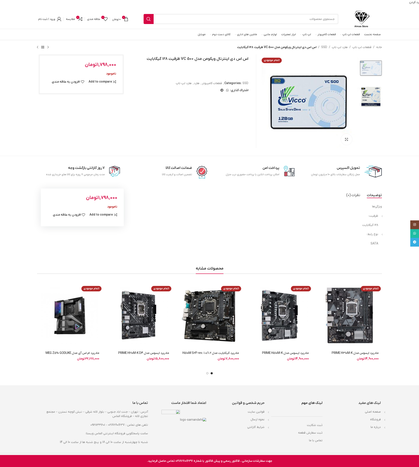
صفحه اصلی (373, 412)
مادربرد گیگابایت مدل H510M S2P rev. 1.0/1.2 (210, 353)
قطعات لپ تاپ (361, 47)
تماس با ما (316, 440)
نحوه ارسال (257, 419)
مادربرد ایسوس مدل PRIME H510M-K (285, 353)
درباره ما (376, 427)
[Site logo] (362, 19)
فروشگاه (375, 419)
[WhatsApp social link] (227, 90)
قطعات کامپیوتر (212, 83)
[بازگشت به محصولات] (42, 47)
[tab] (374, 195)
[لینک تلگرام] (222, 90)
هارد (196, 83)
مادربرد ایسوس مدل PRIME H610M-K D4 (143, 353)
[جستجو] (149, 19)
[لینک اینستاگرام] (414, 224)
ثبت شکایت (315, 425)
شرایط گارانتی (255, 427)
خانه (379, 47)
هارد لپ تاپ (340, 47)
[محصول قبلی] (48, 47)
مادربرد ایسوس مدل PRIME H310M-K (355, 353)
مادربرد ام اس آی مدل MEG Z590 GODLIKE (72, 353)
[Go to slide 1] (212, 373)
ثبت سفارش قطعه (310, 433)
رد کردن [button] (414, 2)
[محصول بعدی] (37, 47)
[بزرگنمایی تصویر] (346, 139)
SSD (324, 47)
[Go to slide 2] (207, 373)
